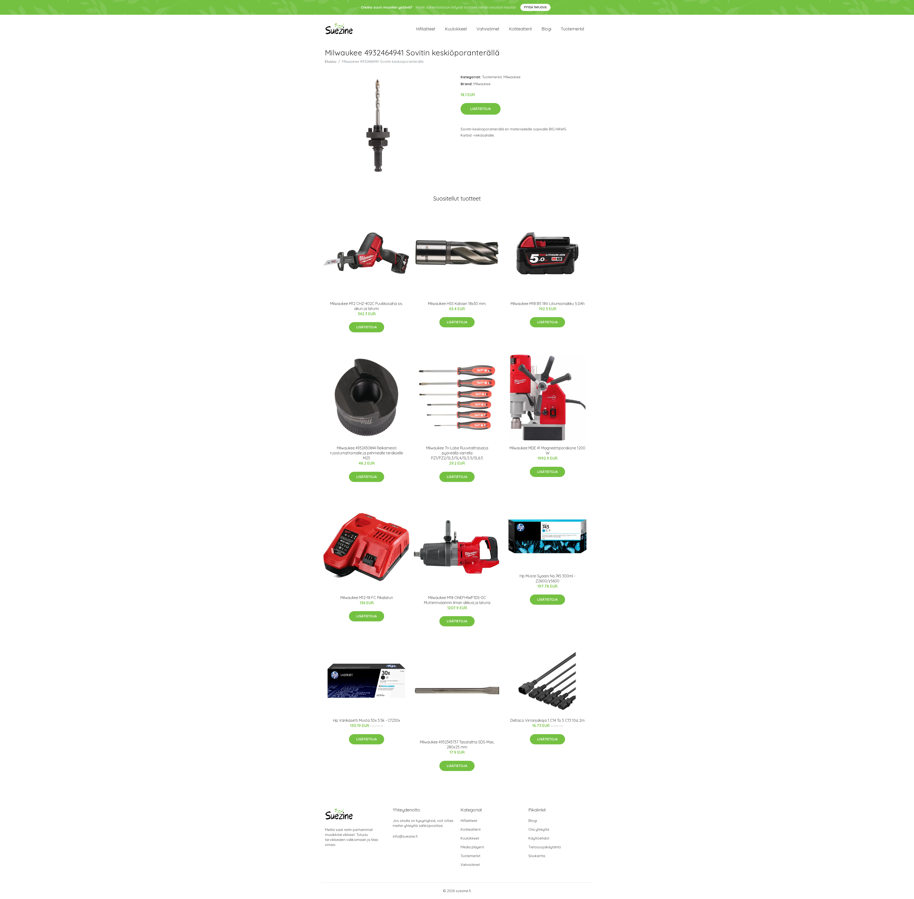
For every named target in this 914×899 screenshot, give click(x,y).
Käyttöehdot (538, 838)
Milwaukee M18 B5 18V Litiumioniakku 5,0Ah (548, 303)
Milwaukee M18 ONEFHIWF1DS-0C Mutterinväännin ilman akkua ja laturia (457, 600)
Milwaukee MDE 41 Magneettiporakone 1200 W (547, 450)
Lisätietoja (480, 109)
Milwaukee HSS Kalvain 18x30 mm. (457, 303)
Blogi (546, 29)
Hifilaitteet (425, 29)
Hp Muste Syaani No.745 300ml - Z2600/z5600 (547, 578)
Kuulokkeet (456, 29)
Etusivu (330, 61)
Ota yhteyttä (538, 829)
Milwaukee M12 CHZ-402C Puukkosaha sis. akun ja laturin (366, 306)
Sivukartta (536, 856)
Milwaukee (512, 77)
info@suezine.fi (405, 836)
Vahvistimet (488, 29)
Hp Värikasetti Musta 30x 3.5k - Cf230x (366, 720)
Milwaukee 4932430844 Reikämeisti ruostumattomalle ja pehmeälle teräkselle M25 (366, 453)
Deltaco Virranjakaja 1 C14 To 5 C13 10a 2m (547, 720)
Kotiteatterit (520, 29)
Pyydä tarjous (535, 7)
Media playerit (472, 847)
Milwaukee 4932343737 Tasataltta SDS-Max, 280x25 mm (457, 744)
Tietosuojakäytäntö (544, 847)
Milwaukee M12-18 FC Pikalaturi (366, 597)
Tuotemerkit (572, 29)
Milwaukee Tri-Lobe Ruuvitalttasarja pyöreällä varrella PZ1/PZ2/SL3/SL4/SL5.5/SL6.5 (457, 453)
